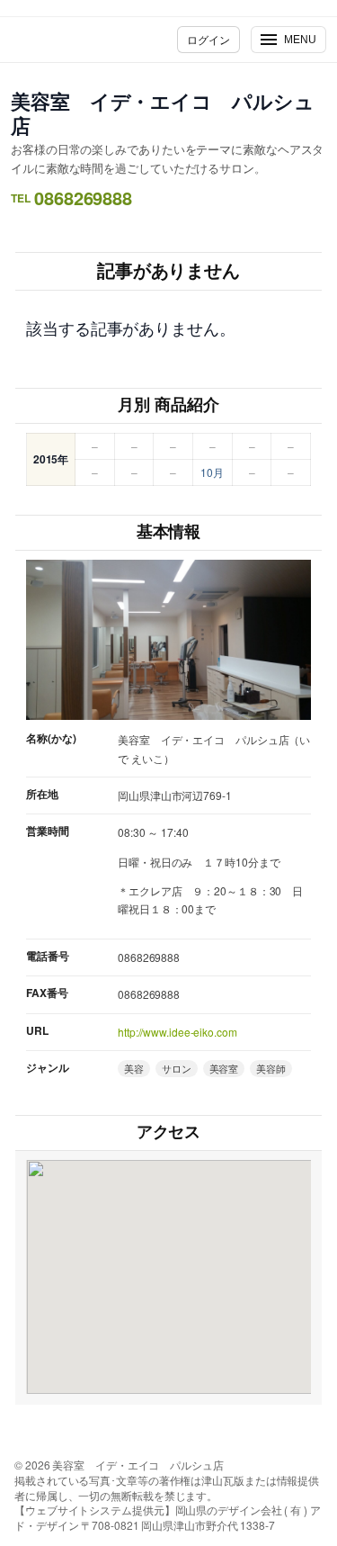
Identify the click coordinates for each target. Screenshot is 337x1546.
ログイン (208, 39)
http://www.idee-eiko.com (177, 1031)
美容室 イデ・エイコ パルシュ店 (163, 113)
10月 (212, 472)
